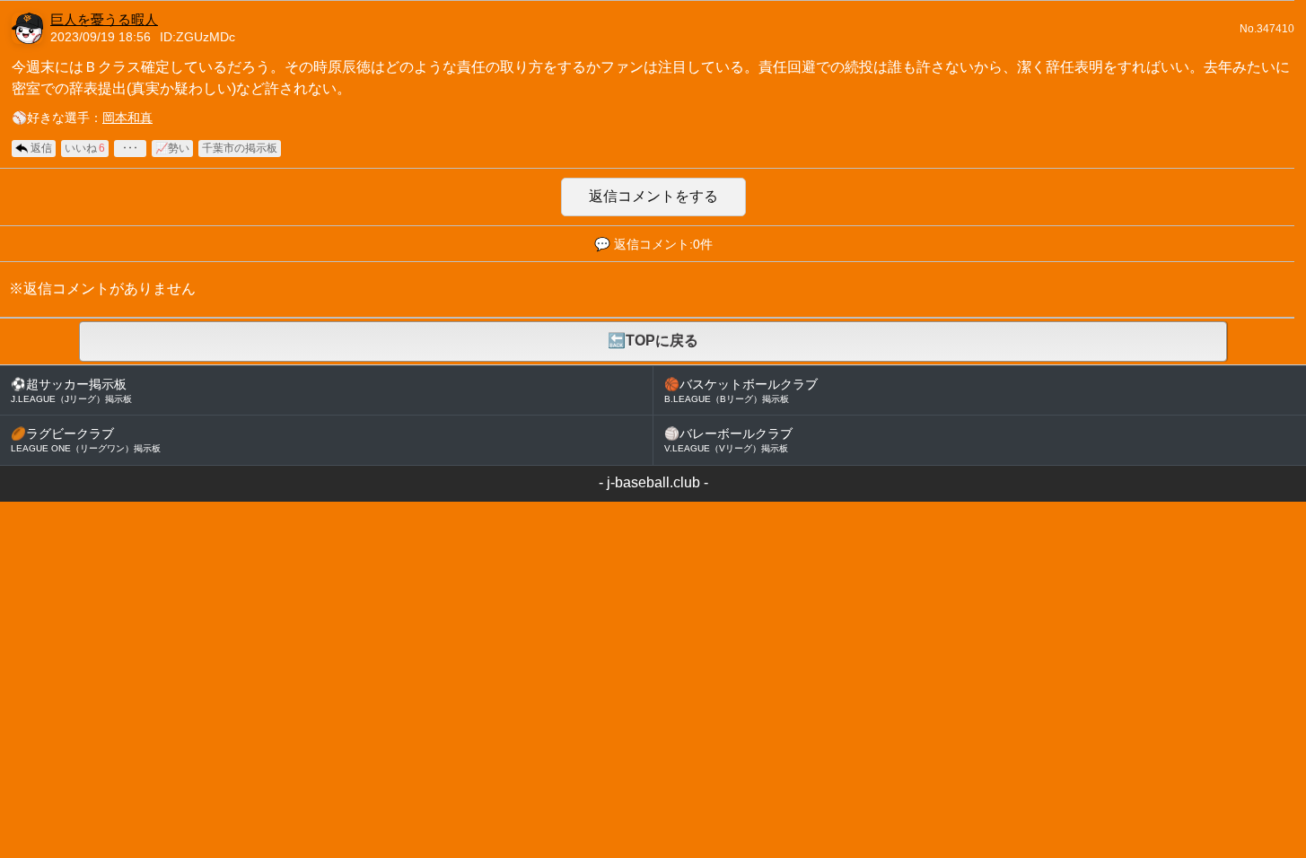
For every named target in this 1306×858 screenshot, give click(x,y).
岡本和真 (127, 117)
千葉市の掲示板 (239, 148)
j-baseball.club (653, 482)
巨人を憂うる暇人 (104, 20)
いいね (85, 148)
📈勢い (172, 148)
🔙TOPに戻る (653, 340)
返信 (41, 148)
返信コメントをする (653, 196)
